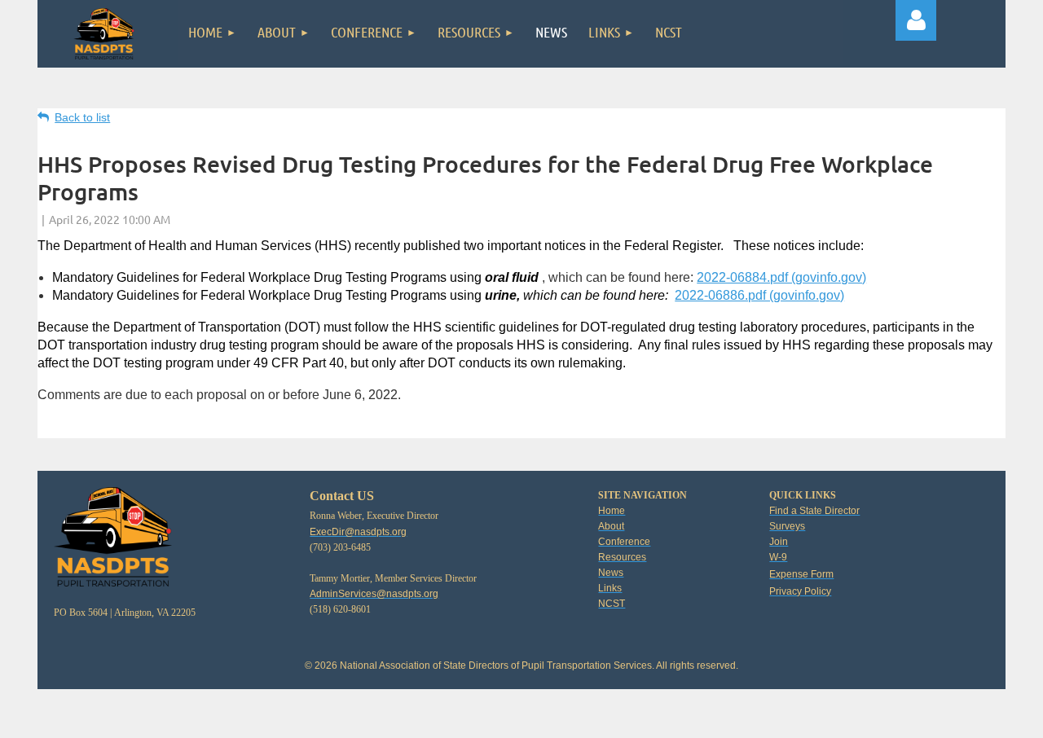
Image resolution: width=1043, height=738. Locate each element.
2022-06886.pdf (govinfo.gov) (759, 295)
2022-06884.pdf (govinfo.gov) (781, 277)
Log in (916, 20)
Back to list (82, 117)
